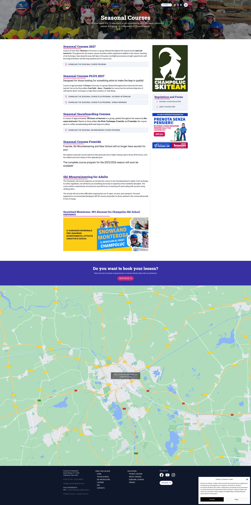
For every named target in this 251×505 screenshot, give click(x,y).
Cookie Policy (229, 491)
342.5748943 (78, 479)
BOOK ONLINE (124, 278)
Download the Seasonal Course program (87, 64)
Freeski (132, 482)
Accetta (212, 499)
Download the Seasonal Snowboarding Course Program (94, 130)
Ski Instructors (103, 480)
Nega (236, 499)
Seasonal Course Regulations (170, 101)
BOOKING (165, 5)
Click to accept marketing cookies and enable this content (125, 376)
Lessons (100, 482)
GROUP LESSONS (135, 477)
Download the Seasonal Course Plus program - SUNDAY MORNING (97, 102)
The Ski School (103, 477)
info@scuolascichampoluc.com (73, 483)
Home (99, 474)
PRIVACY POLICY (69, 494)
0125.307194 (67, 479)
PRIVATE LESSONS (135, 474)
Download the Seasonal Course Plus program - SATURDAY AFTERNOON (99, 97)
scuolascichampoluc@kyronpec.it (78, 490)
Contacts (101, 488)
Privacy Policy (239, 491)
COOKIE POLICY (82, 494)
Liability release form (167, 107)
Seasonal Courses (136, 480)
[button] (247, 479)
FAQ (98, 485)
